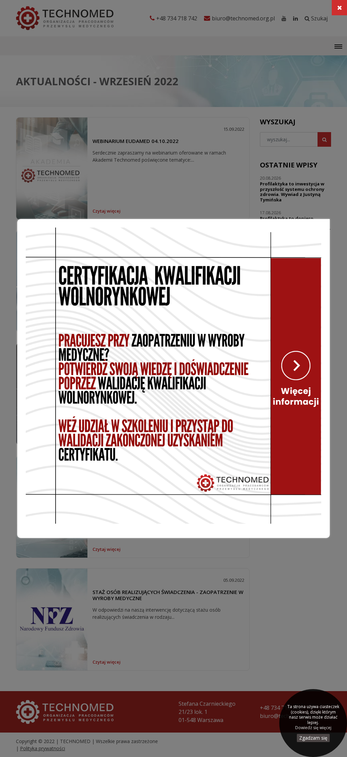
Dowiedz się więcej (313, 728)
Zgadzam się (313, 738)
